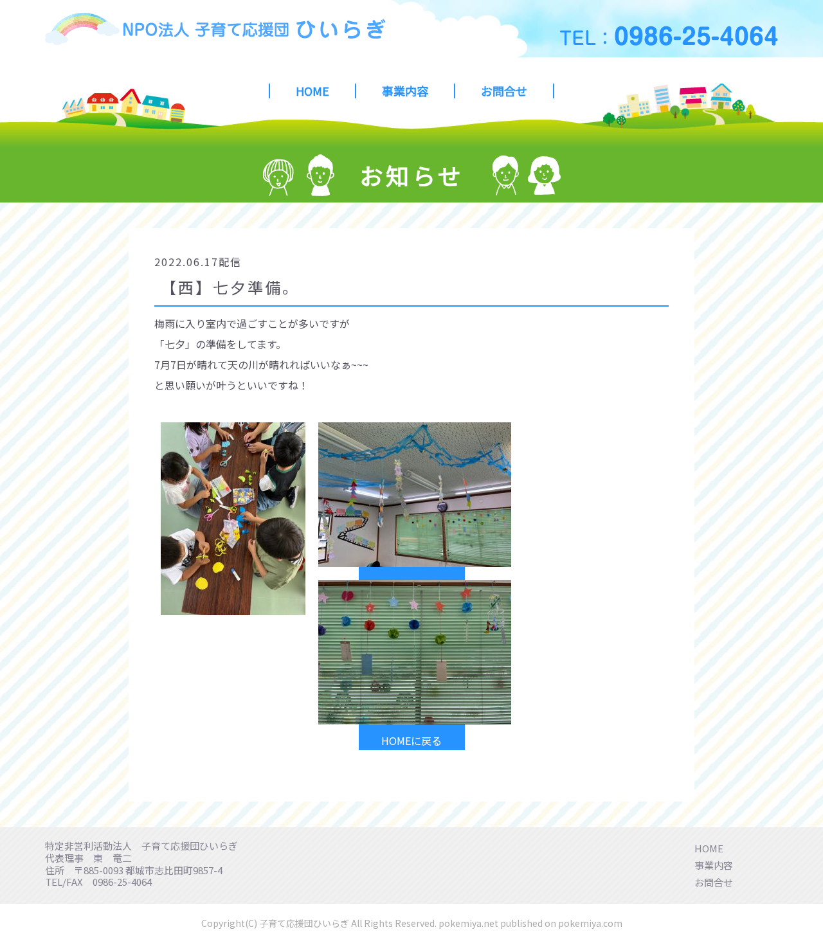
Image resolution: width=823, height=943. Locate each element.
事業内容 (405, 91)
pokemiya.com (590, 923)
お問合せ (504, 91)
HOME (312, 91)
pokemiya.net (468, 923)
